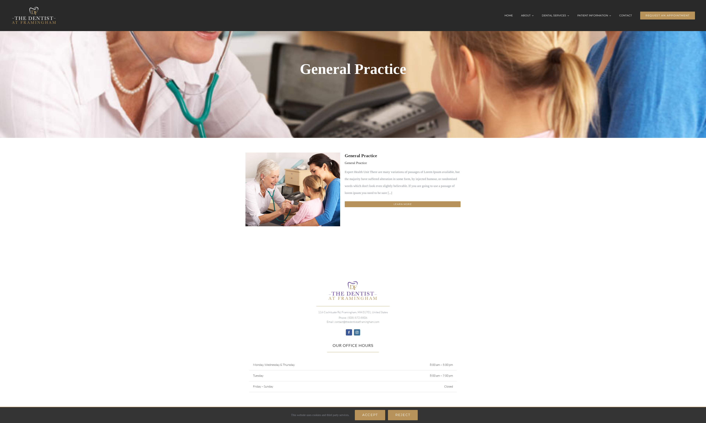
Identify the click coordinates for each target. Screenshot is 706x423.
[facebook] (349, 332)
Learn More (403, 204)
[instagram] (357, 332)
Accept (370, 415)
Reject (402, 415)
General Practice (361, 155)
